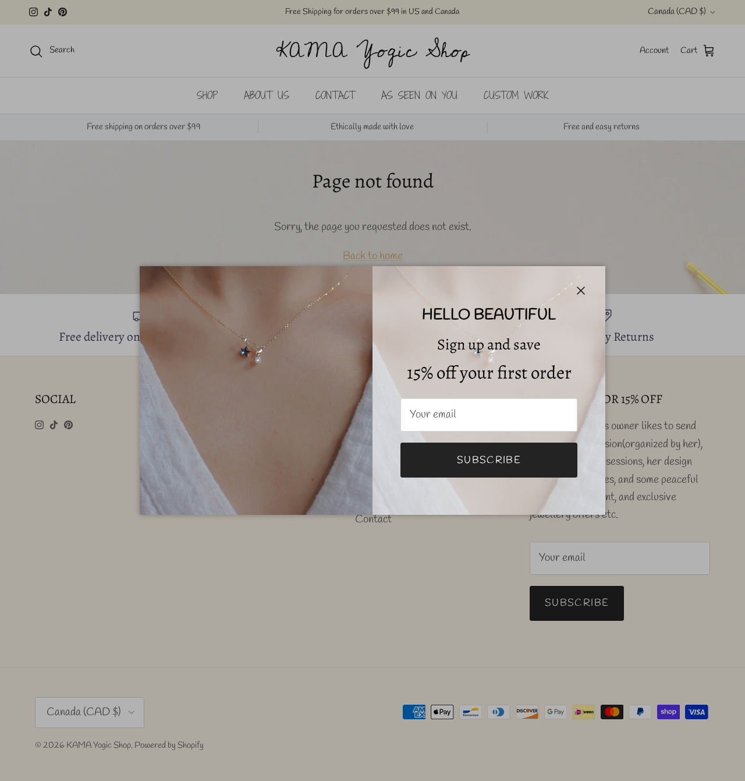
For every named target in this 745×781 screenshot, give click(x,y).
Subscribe (489, 460)
